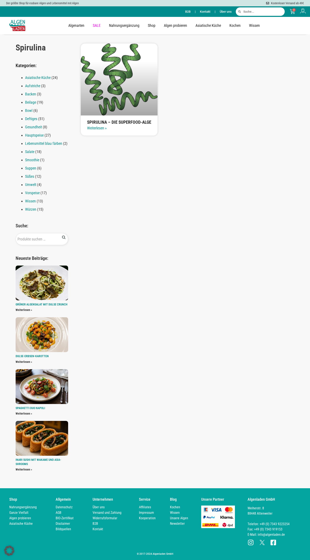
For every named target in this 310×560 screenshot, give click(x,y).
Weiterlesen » (24, 310)
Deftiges (31, 119)
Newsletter (177, 524)
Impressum (146, 513)
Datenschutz (64, 507)
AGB (58, 513)
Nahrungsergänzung (124, 25)
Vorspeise (32, 193)
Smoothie (32, 160)
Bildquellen (63, 529)
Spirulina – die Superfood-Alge (119, 122)
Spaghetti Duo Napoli (30, 408)
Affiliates (145, 507)
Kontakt (205, 11)
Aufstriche (32, 86)
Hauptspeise (34, 135)
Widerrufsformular (105, 518)
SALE (97, 25)
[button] (9, 550)
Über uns (226, 11)
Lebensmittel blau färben (43, 143)
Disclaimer (63, 524)
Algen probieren (175, 25)
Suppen (30, 168)
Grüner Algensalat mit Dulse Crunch (41, 304)
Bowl (28, 110)
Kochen (235, 25)
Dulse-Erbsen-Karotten (32, 356)
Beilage (30, 102)
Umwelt (30, 184)
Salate (29, 151)
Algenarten (76, 25)
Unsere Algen (179, 518)
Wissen (254, 25)
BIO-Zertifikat (65, 518)
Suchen (64, 237)
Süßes (29, 176)
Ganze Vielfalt (18, 513)
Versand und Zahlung (107, 513)
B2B (188, 11)
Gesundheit (33, 127)
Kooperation (147, 518)
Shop (151, 25)
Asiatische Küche (208, 25)
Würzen (30, 209)
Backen (30, 94)
